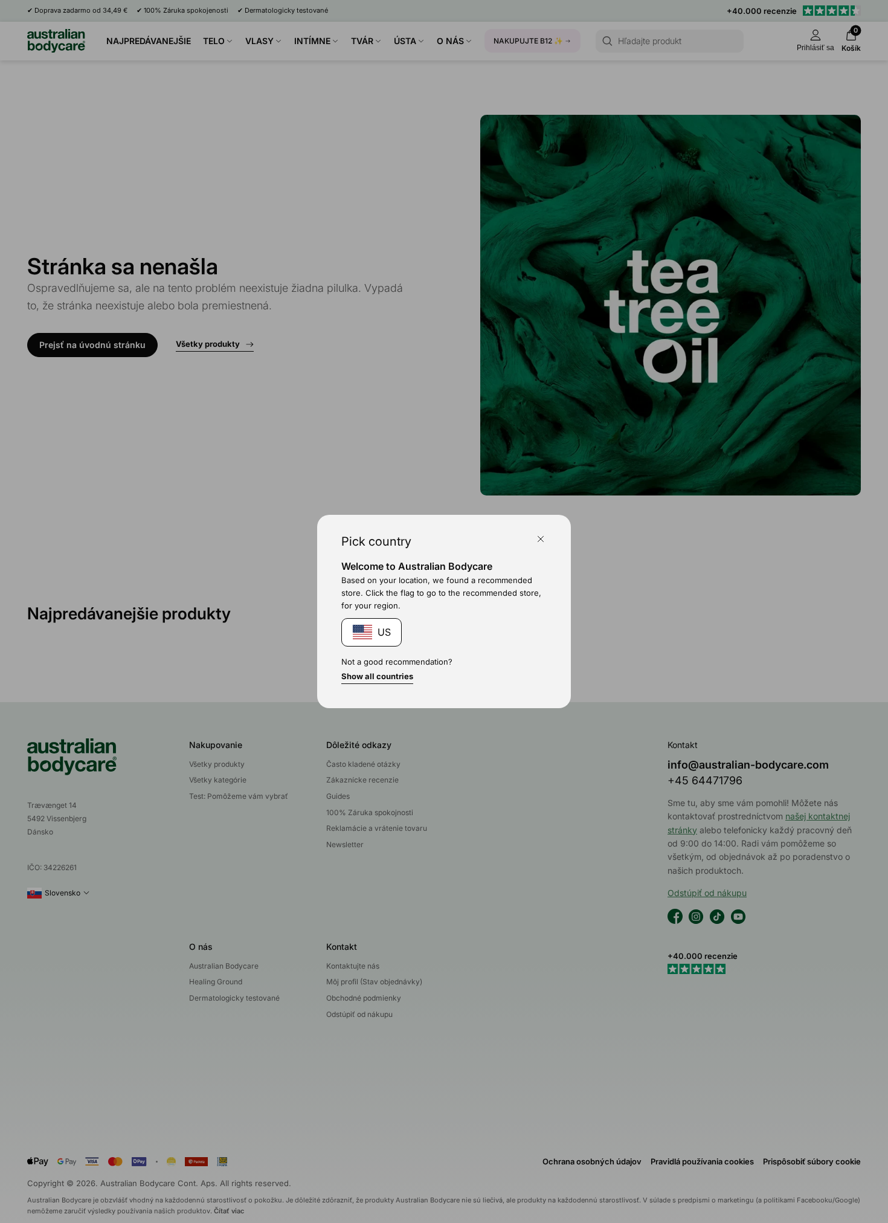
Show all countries (377, 676)
